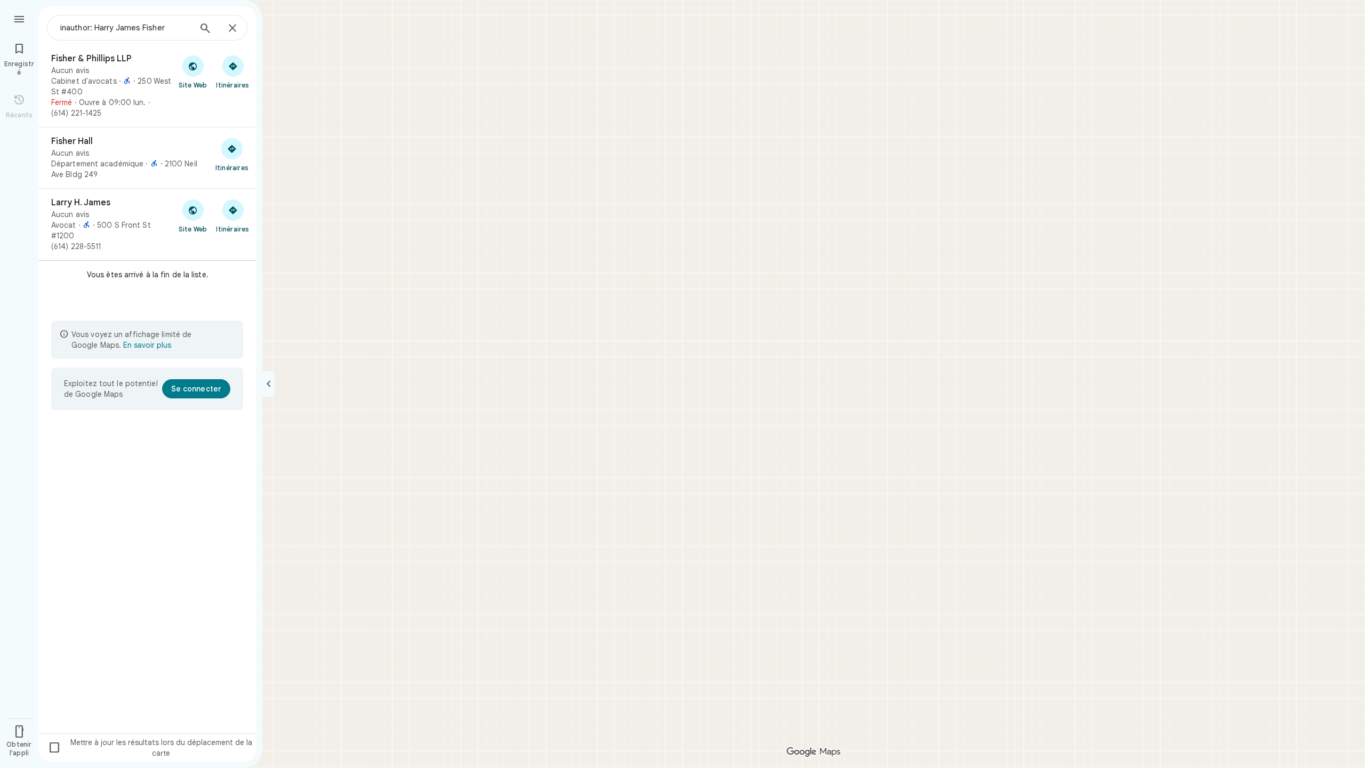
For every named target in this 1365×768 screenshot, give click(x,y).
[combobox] (125, 27)
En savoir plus (147, 345)
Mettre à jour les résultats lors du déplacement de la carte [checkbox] (150, 748)
